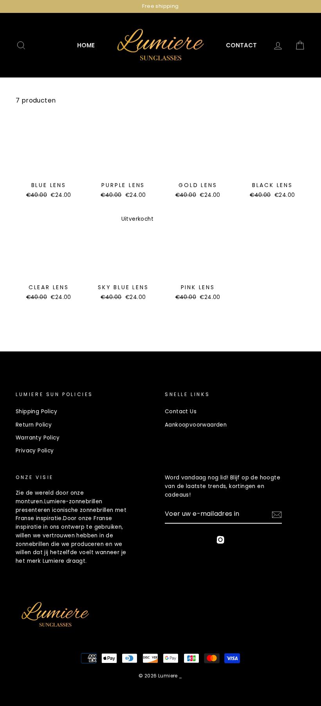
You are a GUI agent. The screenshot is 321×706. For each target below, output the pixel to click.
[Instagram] (220, 541)
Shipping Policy (36, 411)
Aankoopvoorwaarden (196, 425)
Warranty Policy (38, 437)
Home (86, 45)
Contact (241, 45)
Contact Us (181, 411)
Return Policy (34, 425)
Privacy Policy (35, 450)
